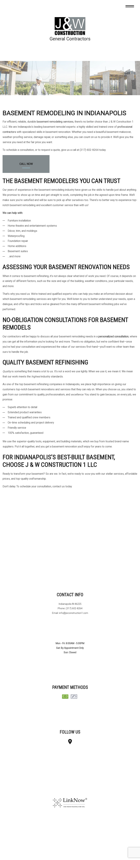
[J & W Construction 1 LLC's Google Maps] (70, 742)
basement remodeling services (55, 121)
